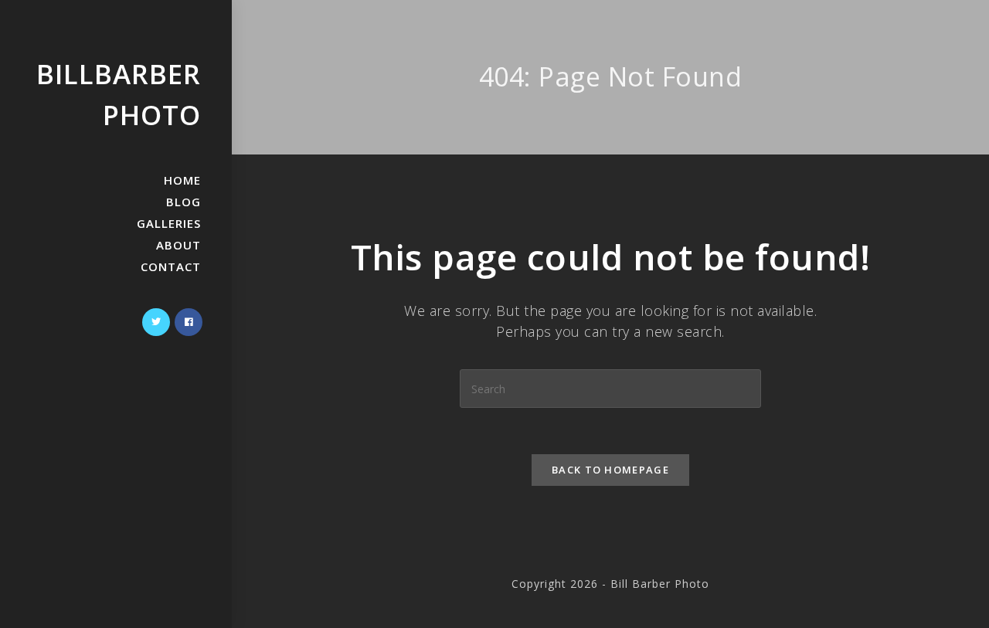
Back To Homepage (610, 470)
